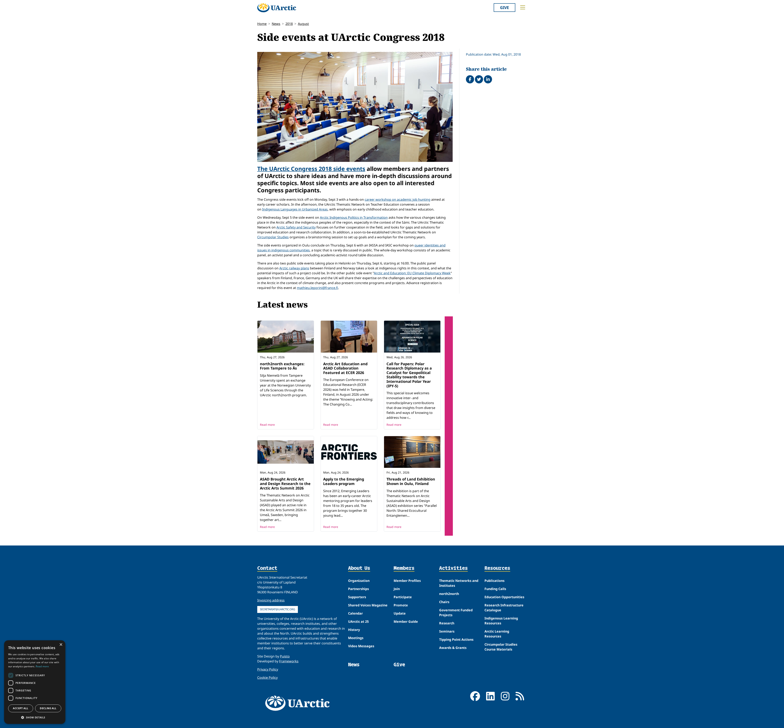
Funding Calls (495, 589)
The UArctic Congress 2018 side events (311, 168)
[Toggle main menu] (523, 7)
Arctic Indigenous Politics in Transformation (354, 217)
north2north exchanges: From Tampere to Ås (282, 366)
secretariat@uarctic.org (277, 609)
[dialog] (34, 682)
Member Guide (406, 621)
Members (404, 568)
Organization (359, 580)
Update (400, 613)
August (303, 23)
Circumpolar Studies (273, 237)
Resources (497, 568)
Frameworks (288, 661)
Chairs (444, 602)
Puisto (285, 656)
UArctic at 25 (358, 621)
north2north (449, 593)
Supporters (357, 597)
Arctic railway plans (294, 268)
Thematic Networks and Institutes (458, 583)
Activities (453, 568)
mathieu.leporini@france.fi (317, 288)
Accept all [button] (20, 708)
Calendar (355, 613)
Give (504, 7)
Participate (403, 597)
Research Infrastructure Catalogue (503, 607)
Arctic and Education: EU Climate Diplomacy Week (412, 273)
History (354, 629)
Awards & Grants (453, 647)
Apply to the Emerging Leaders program (343, 481)
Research (446, 623)
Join (397, 589)
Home (262, 23)
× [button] (60, 644)
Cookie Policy (267, 677)
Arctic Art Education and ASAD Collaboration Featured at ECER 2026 (345, 368)
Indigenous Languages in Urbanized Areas (295, 209)
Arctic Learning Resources (496, 633)
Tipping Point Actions (456, 639)
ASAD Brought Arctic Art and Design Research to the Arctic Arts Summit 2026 (285, 483)
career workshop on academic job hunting (397, 199)
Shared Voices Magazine (368, 605)
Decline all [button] (48, 708)
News (276, 23)
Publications (494, 580)
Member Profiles (407, 580)
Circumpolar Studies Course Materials (500, 647)
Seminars (446, 631)
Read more (267, 425)
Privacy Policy (267, 669)
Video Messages (361, 646)
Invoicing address (271, 600)
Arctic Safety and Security (296, 227)
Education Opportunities (504, 597)
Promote (401, 605)
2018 (289, 23)
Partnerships (358, 589)
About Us (359, 568)
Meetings (355, 638)
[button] (34, 717)
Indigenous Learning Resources (501, 620)
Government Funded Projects (456, 612)
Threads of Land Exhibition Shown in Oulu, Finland (410, 481)
